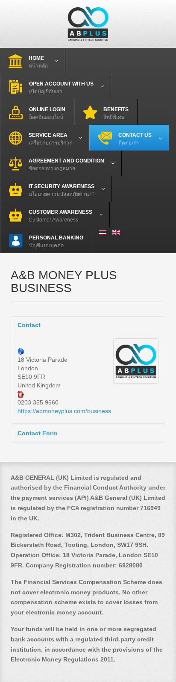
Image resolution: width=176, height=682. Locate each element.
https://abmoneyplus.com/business (64, 410)
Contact (29, 325)
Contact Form (37, 433)
